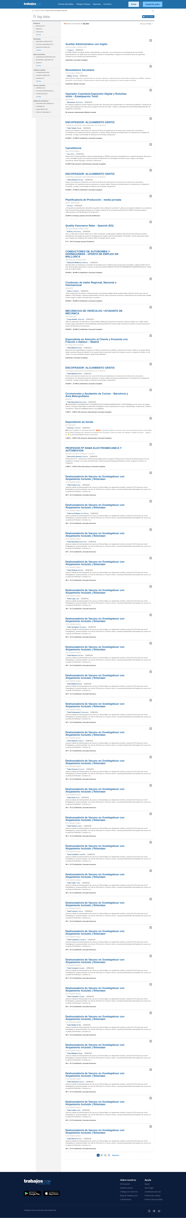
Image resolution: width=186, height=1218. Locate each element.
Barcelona (40, 26)
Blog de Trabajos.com (129, 1196)
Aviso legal (149, 1188)
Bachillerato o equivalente (44, 60)
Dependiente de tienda (79, 422)
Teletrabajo (40, 106)
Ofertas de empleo (40, 10)
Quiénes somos (126, 1188)
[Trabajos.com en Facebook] (149, 1211)
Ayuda (147, 1184)
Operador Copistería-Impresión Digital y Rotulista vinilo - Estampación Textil (95, 95)
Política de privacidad (153, 1200)
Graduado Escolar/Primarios (45, 57)
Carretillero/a (73, 148)
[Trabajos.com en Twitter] (154, 1211)
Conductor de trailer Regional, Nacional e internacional (90, 283)
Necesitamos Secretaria (79, 70)
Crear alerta (149, 16)
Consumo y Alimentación (44, 44)
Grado (39, 62)
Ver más (38, 34)
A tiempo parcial (41, 93)
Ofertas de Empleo (66, 4)
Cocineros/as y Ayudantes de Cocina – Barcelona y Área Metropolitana (96, 394)
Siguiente (115, 1155)
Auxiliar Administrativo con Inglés (86, 44)
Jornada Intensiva (42, 72)
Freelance (40, 78)
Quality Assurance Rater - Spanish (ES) (89, 225)
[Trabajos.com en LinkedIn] (159, 1211)
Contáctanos (125, 1200)
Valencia (39, 32)
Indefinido (40, 88)
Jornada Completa (43, 75)
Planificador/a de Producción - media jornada (93, 199)
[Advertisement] (104, 33)
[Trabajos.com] (32, 6)
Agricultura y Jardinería (44, 41)
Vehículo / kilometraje (43, 112)
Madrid (39, 29)
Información (125, 1184)
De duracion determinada (45, 91)
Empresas (97, 4)
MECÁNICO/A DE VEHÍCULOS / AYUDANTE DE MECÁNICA (93, 312)
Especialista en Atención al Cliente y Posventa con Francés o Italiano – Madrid (96, 340)
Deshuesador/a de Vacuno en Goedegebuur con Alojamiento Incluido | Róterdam (94, 477)
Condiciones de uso (153, 1192)
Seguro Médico (42, 109)
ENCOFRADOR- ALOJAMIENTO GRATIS (90, 122)
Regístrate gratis (152, 4)
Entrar (133, 4)
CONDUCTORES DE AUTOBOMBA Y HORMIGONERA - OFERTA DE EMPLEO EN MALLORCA (91, 254)
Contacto (107, 4)
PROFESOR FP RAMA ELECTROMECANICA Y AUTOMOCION (93, 449)
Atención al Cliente (43, 47)
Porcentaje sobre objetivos (45, 103)
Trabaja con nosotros (129, 1192)
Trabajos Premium (83, 4)
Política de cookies (152, 1196)
